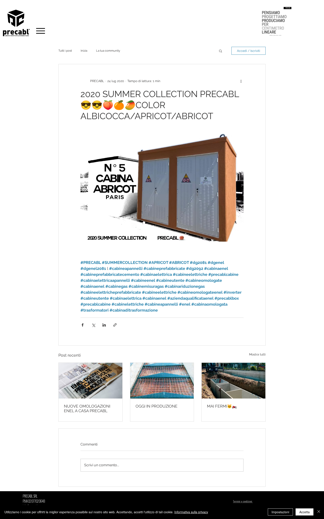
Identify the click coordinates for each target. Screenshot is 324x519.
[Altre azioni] (241, 81)
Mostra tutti (257, 354)
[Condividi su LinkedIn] (104, 325)
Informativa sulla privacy (191, 512)
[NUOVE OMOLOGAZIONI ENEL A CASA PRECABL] (90, 381)
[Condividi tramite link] (115, 325)
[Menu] (40, 31)
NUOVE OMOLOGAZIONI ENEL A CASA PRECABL (87, 408)
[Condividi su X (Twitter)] (93, 325)
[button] (220, 51)
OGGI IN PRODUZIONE (156, 406)
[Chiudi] (318, 511)
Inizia (84, 50)
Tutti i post (65, 50)
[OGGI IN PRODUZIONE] (162, 381)
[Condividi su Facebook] (82, 325)
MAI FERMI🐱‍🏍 (222, 406)
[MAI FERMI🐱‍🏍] (233, 381)
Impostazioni (280, 512)
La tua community (108, 50)
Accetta (304, 512)
